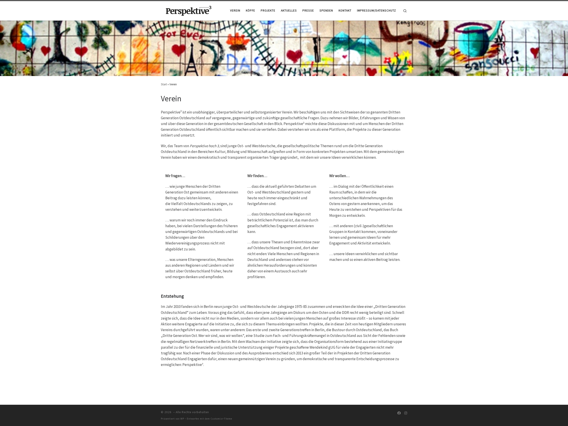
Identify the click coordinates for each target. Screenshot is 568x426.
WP (182, 418)
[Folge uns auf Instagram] (405, 413)
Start (164, 84)
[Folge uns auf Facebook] (399, 413)
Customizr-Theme (221, 418)
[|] (188, 10)
